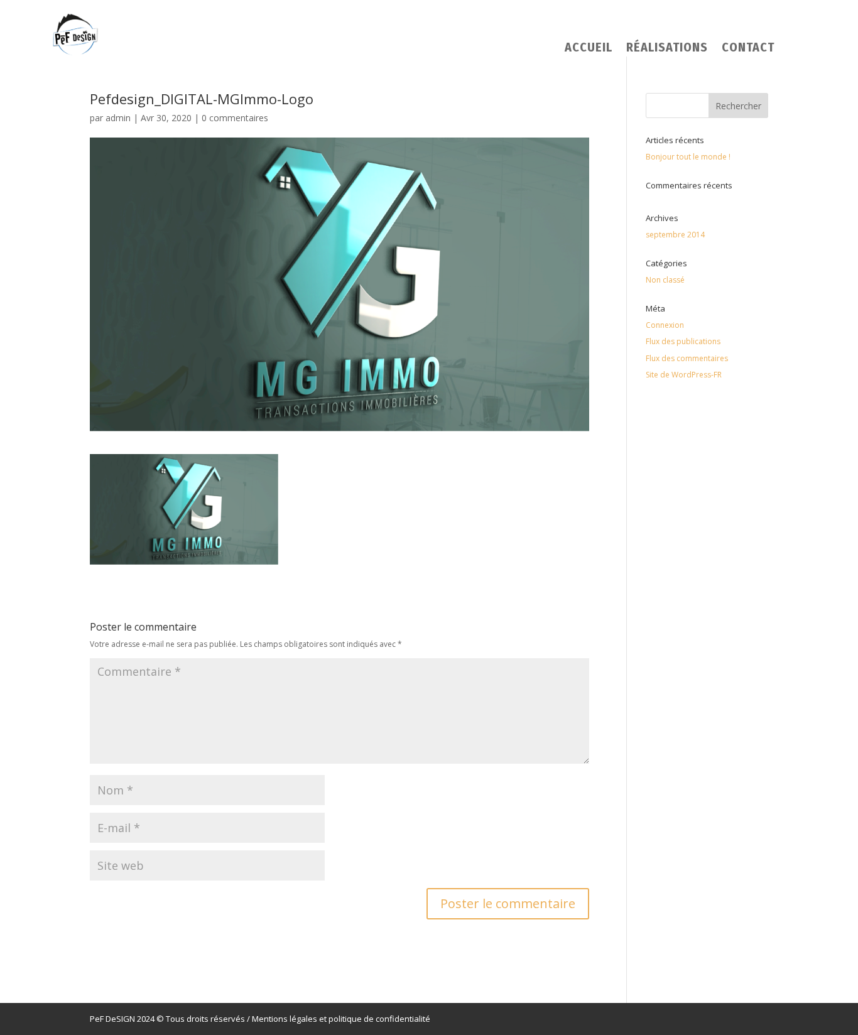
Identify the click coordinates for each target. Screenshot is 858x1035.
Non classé (665, 279)
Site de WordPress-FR (684, 374)
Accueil (588, 49)
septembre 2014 (675, 234)
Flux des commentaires (687, 358)
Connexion (665, 325)
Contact (748, 49)
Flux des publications (683, 341)
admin (118, 118)
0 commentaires (235, 118)
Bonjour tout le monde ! (688, 156)
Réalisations (667, 49)
